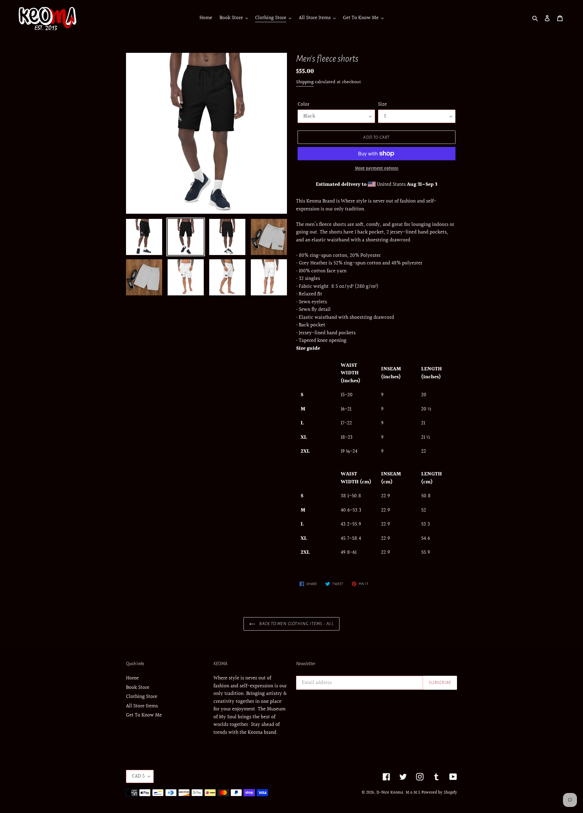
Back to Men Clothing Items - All (296, 623)
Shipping (305, 82)
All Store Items (142, 706)
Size (382, 104)
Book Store (137, 687)
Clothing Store (141, 696)
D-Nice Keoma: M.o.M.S (398, 792)
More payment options (376, 168)
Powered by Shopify (439, 792)
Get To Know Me (144, 715)
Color (303, 104)
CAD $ (138, 776)
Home (132, 678)
